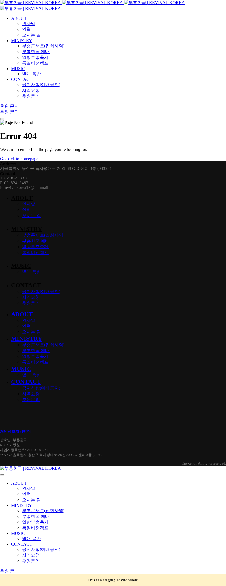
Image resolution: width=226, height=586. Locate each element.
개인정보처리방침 (15, 431)
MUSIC (21, 265)
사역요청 (31, 297)
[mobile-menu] (2, 119)
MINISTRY (26, 228)
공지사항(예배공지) (41, 291)
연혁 (26, 210)
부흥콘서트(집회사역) (43, 235)
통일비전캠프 (35, 252)
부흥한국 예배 (36, 241)
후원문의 (31, 303)
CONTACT (26, 285)
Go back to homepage (19, 158)
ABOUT (22, 197)
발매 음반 (31, 272)
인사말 (28, 204)
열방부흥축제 (35, 246)
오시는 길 (31, 215)
